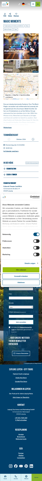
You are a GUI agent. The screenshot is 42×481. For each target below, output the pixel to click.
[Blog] (19, 4)
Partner (21, 453)
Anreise (21, 434)
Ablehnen (21, 282)
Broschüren (21, 437)
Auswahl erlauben (21, 276)
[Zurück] (9, 139)
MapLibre (8, 95)
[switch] (36, 241)
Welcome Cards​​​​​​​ (21, 439)
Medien (21, 455)
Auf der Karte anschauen (32, 163)
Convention (21, 458)
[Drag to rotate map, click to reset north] (6, 82)
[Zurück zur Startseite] (5, 4)
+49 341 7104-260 (21, 418)
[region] (21, 87)
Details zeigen (30, 263)
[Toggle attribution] (36, 95)
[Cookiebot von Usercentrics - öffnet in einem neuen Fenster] (30, 197)
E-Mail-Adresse (17, 312)
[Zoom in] (6, 76)
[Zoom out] (6, 79)
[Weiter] (33, 139)
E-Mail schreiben (21, 420)
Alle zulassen (21, 270)
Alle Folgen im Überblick (21, 397)
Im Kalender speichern (11, 151)
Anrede (11, 303)
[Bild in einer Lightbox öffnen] (21, 46)
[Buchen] (38, 4)
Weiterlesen (7, 127)
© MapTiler (15, 95)
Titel (10, 294)
